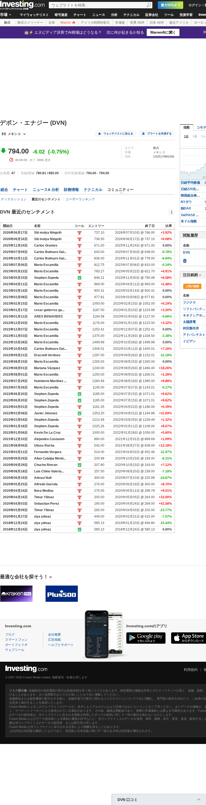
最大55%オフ (171, 5)
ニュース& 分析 (46, 189)
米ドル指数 (189, 221)
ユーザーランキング (80, 199)
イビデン (189, 341)
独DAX (186, 208)
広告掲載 (54, 640)
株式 (7, 22)
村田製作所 (191, 328)
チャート (79, 15)
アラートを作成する (160, 133)
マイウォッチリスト (34, 15)
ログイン (195, 5)
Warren (66, 22)
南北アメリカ (179, 22)
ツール (169, 15)
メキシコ (159, 152)
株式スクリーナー (30, 22)
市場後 (120, 22)
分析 (114, 15)
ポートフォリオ (16, 645)
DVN (186, 252)
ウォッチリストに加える (118, 133)
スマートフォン (16, 640)
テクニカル (131, 15)
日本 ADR (157, 22)
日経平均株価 (190, 182)
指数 (186, 127)
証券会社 (151, 15)
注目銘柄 (190, 275)
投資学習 (186, 15)
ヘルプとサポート (61, 645)
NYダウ (186, 202)
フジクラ (189, 302)
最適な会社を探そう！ (24, 576)
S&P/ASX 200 (191, 215)
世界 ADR (137, 22)
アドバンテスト (194, 335)
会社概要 (54, 634)
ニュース (98, 15)
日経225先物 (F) (192, 189)
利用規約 (191, 670)
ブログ (10, 634)
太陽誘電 (189, 322)
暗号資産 (61, 15)
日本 (52, 22)
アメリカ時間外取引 (95, 22)
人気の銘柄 (192, 286)
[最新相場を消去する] (185, 259)
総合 (4, 189)
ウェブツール (14, 650)
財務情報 (71, 189)
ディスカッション (14, 199)
